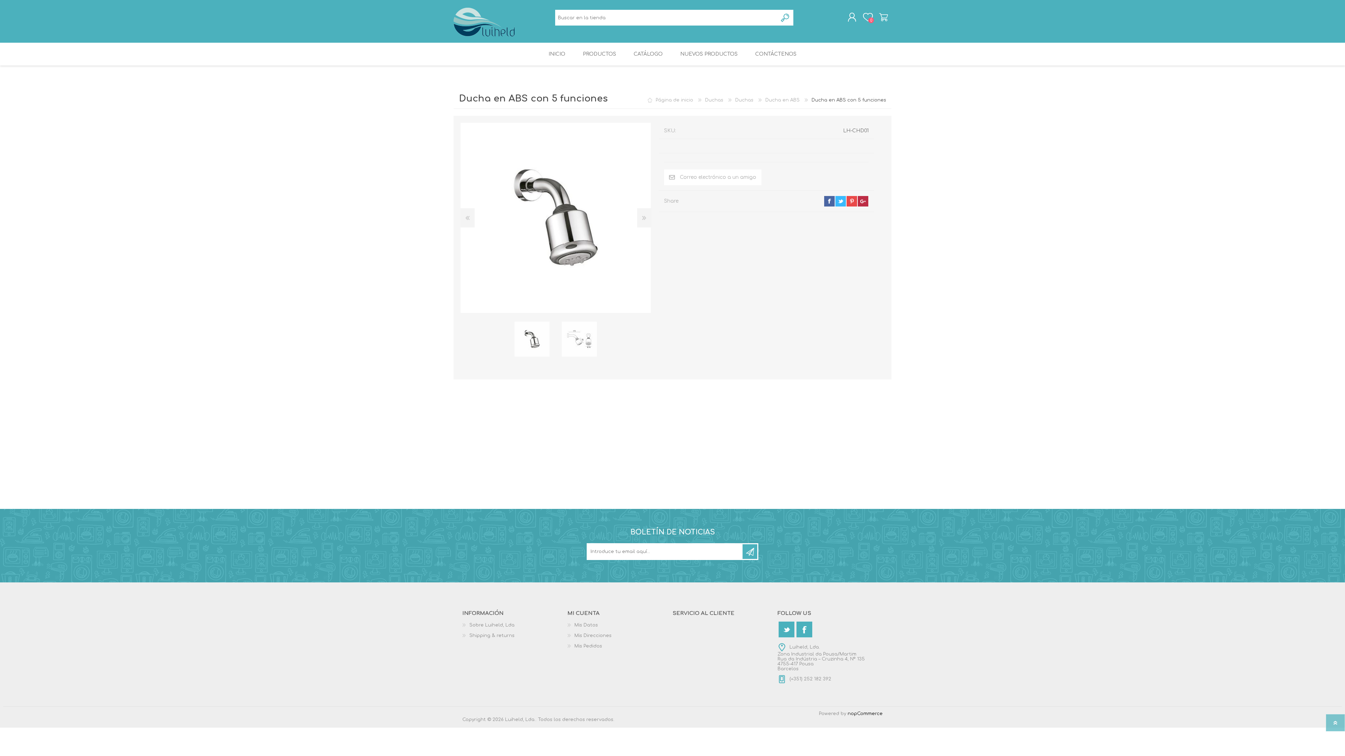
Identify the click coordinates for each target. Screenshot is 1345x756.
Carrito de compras (883, 17)
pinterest (852, 201)
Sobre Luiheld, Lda (492, 625)
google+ (863, 201)
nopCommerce (865, 713)
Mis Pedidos (588, 646)
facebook (829, 201)
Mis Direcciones (593, 635)
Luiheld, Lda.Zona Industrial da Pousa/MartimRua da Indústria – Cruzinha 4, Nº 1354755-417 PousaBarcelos (821, 658)
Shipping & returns (492, 635)
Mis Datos (586, 625)
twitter (840, 201)
